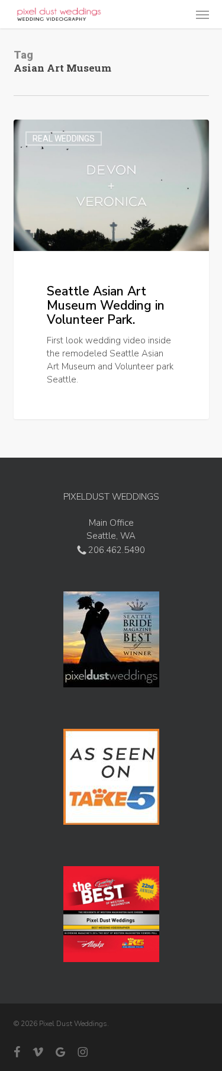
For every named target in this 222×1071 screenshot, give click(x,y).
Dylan (47, 133)
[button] (202, 14)
